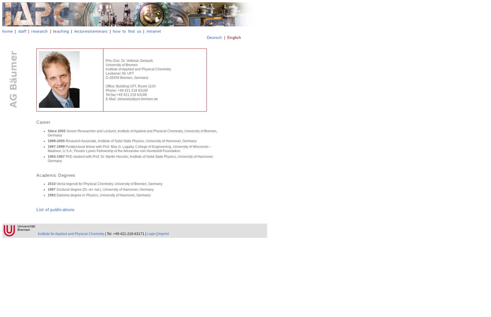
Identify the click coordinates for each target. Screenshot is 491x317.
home (7, 31)
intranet (154, 31)
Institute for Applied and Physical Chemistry (71, 234)
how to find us (127, 31)
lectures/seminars (91, 31)
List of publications (55, 209)
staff (22, 31)
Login (151, 234)
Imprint (163, 234)
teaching (61, 31)
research (39, 31)
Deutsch (214, 37)
